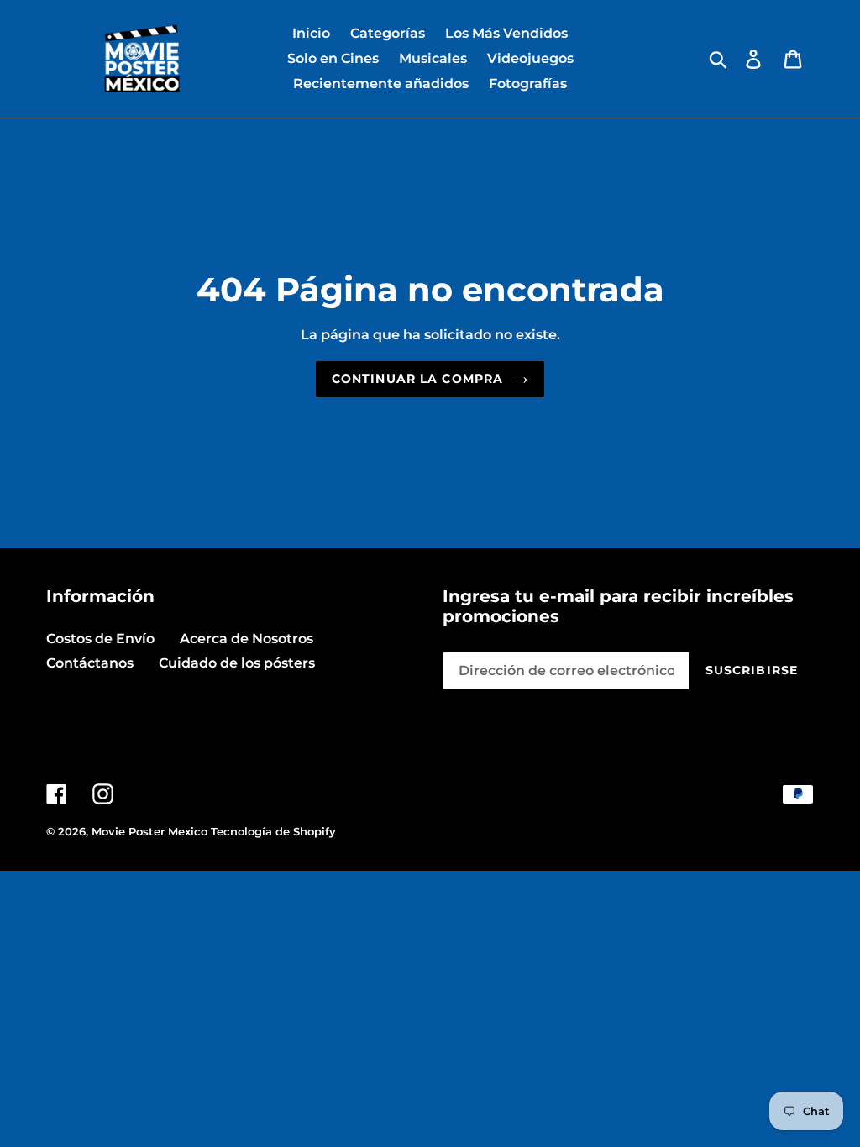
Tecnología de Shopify (273, 831)
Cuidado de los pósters (237, 663)
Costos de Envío (100, 639)
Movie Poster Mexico (149, 831)
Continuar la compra (417, 378)
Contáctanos (90, 663)
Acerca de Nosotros (246, 639)
